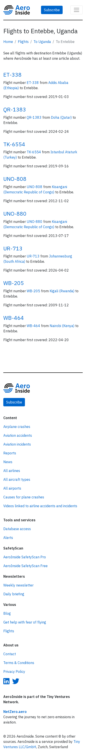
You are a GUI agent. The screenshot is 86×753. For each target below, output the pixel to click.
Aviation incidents (17, 444)
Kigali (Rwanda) (62, 291)
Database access (17, 529)
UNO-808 (14, 178)
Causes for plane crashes (23, 497)
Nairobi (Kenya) (62, 326)
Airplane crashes (16, 426)
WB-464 (13, 317)
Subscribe (52, 10)
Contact (9, 654)
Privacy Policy (14, 671)
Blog (7, 613)
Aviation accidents (17, 435)
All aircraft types (16, 479)
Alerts (8, 537)
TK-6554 (14, 144)
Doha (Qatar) (62, 117)
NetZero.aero (15, 711)
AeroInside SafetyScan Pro (24, 557)
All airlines (11, 470)
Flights (23, 41)
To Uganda (42, 41)
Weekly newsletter (18, 585)
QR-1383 (14, 109)
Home (8, 41)
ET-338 (12, 74)
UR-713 (12, 248)
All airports (12, 488)
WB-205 (13, 283)
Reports (9, 453)
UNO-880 (14, 213)
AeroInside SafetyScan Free (25, 566)
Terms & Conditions (18, 662)
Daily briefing (13, 594)
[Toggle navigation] (76, 10)
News (7, 462)
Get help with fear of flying (24, 622)
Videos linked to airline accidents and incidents (40, 506)
